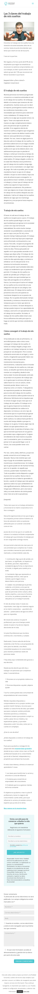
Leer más (26, 991)
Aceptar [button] (20, 991)
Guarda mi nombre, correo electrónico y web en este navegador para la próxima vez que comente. (18, 925)
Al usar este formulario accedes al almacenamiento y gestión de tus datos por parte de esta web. (18, 952)
